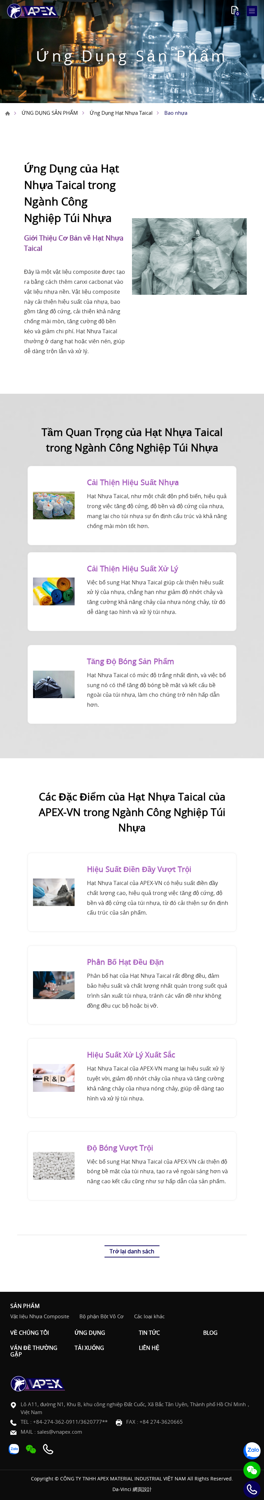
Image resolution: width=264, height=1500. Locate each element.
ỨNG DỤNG (90, 1333)
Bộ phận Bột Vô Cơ (101, 1316)
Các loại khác (149, 1316)
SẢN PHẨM (25, 1306)
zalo (252, 1450)
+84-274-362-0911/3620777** (70, 1421)
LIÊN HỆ (149, 1348)
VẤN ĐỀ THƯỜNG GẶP (33, 1351)
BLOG (210, 1333)
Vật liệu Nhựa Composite (39, 1316)
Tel (252, 1489)
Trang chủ (7, 113)
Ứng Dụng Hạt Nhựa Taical (121, 112)
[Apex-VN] (32, 11)
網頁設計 (142, 1489)
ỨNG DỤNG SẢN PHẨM (50, 112)
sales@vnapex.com (59, 1431)
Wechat (252, 1470)
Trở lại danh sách (132, 1251)
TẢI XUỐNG (89, 1348)
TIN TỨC (149, 1333)
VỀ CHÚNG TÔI (29, 1333)
